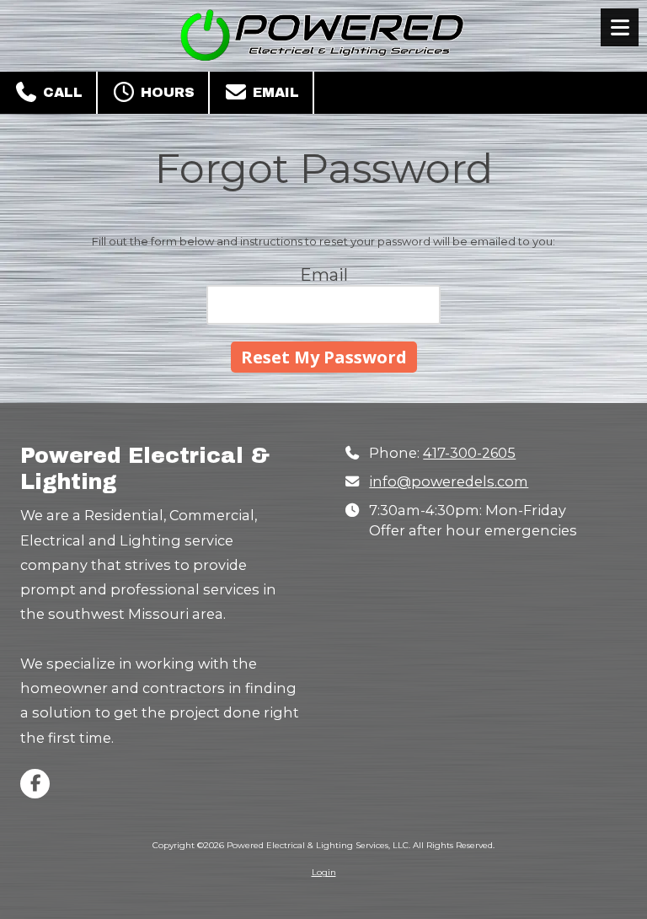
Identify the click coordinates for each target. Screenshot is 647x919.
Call (61, 92)
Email (274, 92)
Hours (165, 92)
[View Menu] (620, 27)
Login (324, 872)
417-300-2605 (469, 452)
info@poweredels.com (448, 481)
